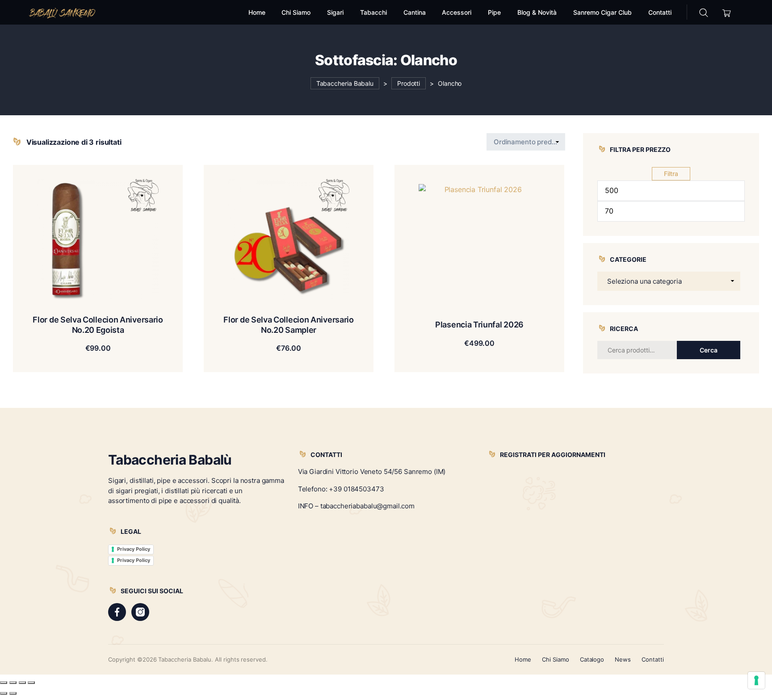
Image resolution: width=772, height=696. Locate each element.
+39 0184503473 (356, 489)
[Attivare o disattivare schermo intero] (13, 682)
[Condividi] (22, 682)
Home (523, 659)
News (623, 659)
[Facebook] (117, 612)
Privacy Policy (133, 549)
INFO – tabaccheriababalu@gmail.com (356, 506)
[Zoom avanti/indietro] (3, 682)
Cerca (708, 350)
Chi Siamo (555, 659)
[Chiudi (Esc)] (31, 682)
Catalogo (592, 659)
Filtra (671, 173)
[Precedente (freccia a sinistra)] (3, 693)
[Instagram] (140, 612)
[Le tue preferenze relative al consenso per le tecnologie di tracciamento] (756, 680)
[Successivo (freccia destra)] (13, 693)
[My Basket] (726, 12)
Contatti (653, 659)
